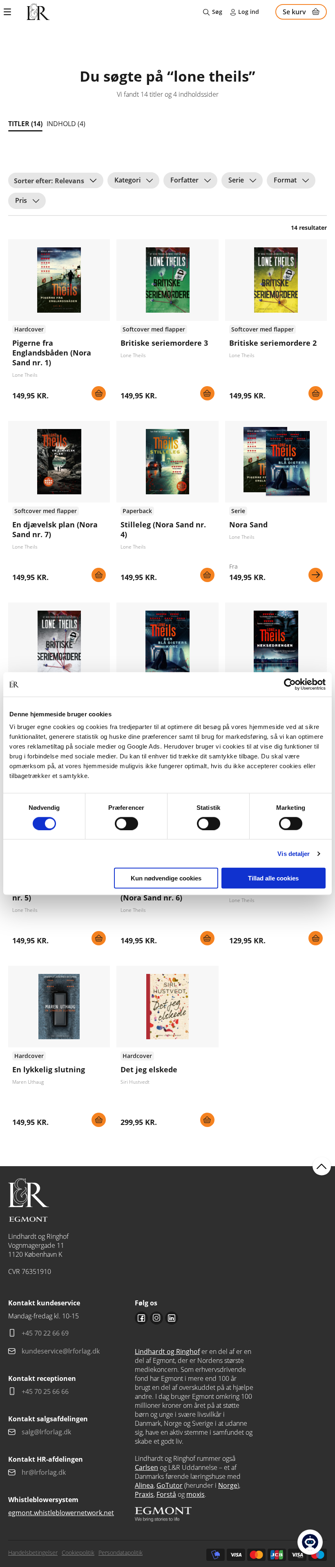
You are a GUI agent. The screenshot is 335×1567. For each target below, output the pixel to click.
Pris (21, 200)
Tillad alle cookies (273, 878)
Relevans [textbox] (69, 180)
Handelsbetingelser (33, 1552)
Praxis (144, 1494)
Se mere (315, 575)
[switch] (126, 823)
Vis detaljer (293, 853)
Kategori (127, 180)
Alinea (144, 1485)
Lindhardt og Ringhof (167, 1351)
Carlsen (146, 1467)
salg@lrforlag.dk (46, 1431)
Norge (227, 1485)
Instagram (156, 1318)
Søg (217, 12)
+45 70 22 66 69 (45, 1333)
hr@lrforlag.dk (44, 1472)
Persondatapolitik (120, 1552)
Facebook (141, 1318)
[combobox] (55, 180)
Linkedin (171, 1318)
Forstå (166, 1494)
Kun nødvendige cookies (166, 878)
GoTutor (169, 1485)
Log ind (248, 12)
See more (59, 323)
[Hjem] (38, 12)
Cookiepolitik (78, 1552)
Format (285, 180)
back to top (322, 1166)
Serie (236, 180)
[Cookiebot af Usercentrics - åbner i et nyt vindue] (290, 684)
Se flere (276, 504)
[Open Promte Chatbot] (310, 1542)
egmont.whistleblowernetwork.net (61, 1512)
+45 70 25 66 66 (45, 1391)
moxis (195, 1494)
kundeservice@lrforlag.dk (61, 1351)
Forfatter (184, 180)
